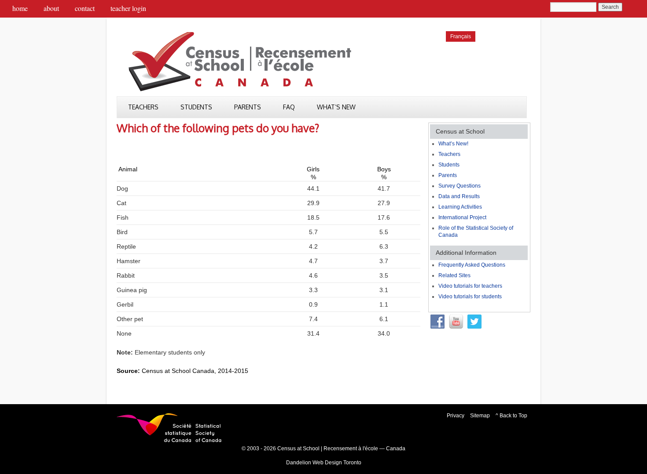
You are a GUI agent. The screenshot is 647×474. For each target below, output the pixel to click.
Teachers (143, 107)
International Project (462, 217)
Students (196, 107)
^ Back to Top (511, 415)
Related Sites (454, 275)
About (51, 8)
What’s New (336, 107)
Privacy (455, 415)
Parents (247, 107)
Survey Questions (459, 186)
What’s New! (453, 144)
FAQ (289, 107)
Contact (85, 8)
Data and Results (459, 196)
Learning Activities (460, 207)
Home (20, 8)
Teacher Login (128, 8)
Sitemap (480, 415)
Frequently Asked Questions (471, 265)
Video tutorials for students (470, 296)
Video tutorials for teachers (470, 286)
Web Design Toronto (336, 463)
